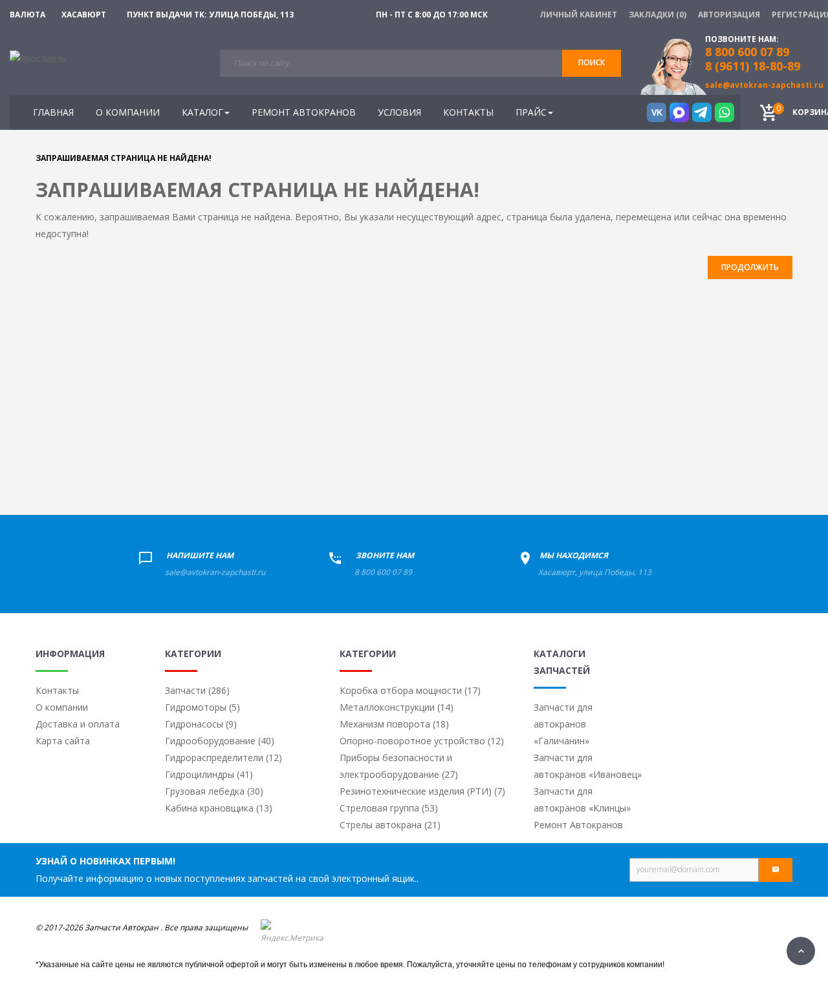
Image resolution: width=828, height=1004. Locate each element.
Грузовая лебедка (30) (214, 791)
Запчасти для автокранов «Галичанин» (563, 724)
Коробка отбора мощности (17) (410, 690)
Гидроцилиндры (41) (209, 774)
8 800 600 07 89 (383, 572)
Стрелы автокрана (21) (390, 825)
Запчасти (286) (197, 690)
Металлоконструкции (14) (396, 707)
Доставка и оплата (78, 724)
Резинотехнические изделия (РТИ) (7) (422, 791)
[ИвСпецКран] (38, 58)
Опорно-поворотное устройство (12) (422, 741)
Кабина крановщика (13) (218, 808)
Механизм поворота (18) (394, 724)
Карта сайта (63, 741)
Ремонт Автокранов (578, 825)
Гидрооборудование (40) (219, 741)
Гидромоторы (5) (202, 707)
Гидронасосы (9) (201, 724)
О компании (62, 707)
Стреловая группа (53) (389, 808)
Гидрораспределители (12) (223, 757)
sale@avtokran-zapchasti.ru (764, 84)
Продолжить (750, 267)
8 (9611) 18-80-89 (752, 66)
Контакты (57, 690)
